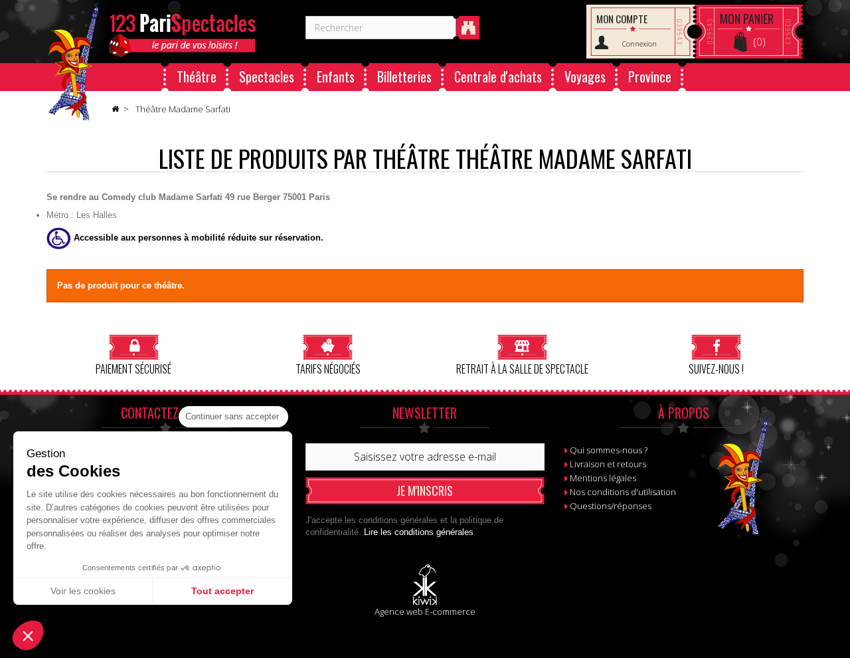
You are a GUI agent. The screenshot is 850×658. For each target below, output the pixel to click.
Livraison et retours (608, 464)
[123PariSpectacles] (73, 60)
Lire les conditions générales (418, 532)
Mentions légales (603, 478)
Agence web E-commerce (425, 611)
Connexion (639, 44)
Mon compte (621, 19)
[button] (28, 635)
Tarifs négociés (328, 368)
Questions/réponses (610, 506)
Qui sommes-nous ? (608, 450)
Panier (747, 19)
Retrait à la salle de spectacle (522, 368)
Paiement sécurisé (133, 368)
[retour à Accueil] (115, 110)
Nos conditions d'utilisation (623, 492)
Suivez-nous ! (716, 368)
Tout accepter (222, 591)
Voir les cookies (83, 591)
